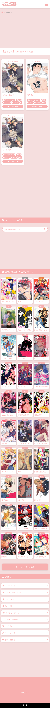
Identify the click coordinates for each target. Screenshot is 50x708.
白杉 (19, 100)
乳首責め (37, 103)
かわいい (16, 103)
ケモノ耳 (14, 157)
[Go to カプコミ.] (2, 12)
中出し (31, 103)
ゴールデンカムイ (9, 100)
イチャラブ (7, 103)
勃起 (44, 103)
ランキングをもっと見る (25, 567)
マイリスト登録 (13, 106)
